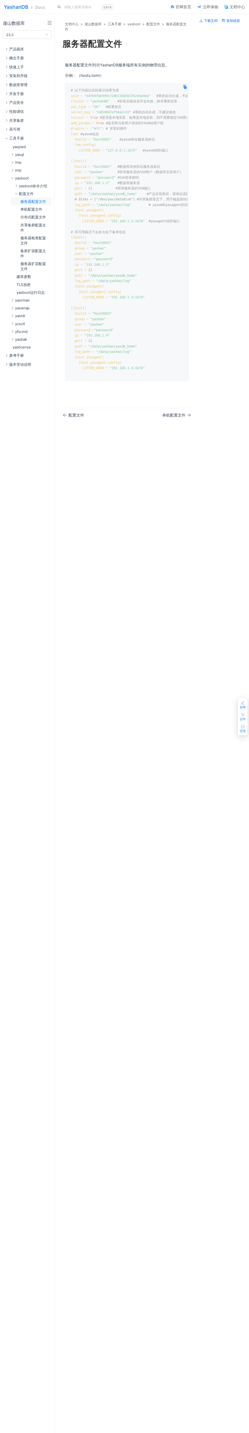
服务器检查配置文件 (33, 240)
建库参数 (24, 276)
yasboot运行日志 (31, 292)
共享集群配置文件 (33, 227)
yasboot (133, 24)
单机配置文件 (31, 209)
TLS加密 (24, 284)
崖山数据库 (93, 24)
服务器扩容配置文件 (33, 266)
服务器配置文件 (33, 201)
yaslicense (22, 347)
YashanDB (16, 7)
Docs (40, 7)
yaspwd (19, 146)
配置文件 (153, 24)
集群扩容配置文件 (33, 253)
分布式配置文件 (33, 217)
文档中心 (72, 24)
